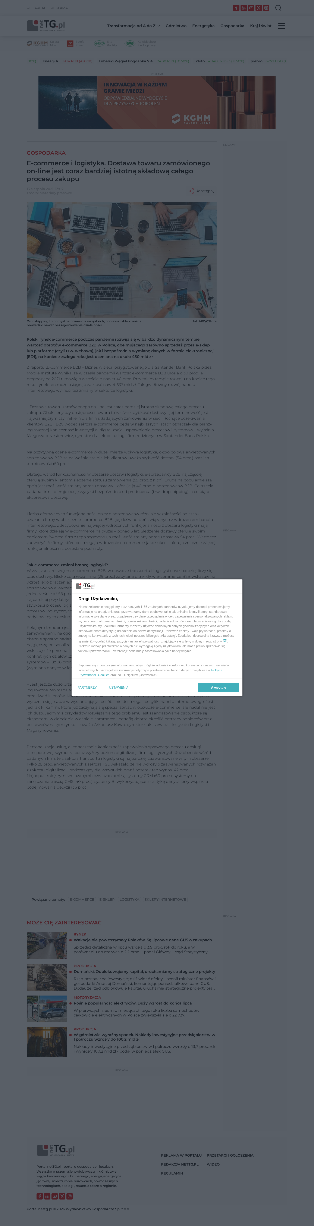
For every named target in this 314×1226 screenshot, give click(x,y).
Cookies (104, 675)
